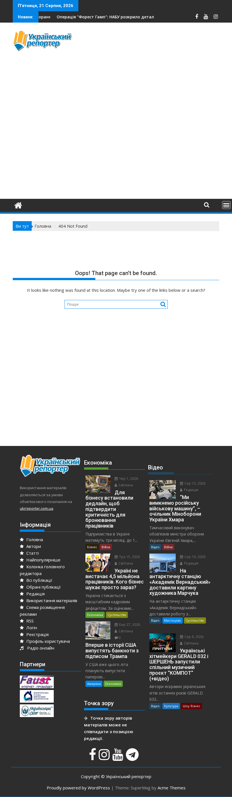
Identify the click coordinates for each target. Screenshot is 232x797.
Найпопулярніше (43, 560)
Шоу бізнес (191, 706)
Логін (31, 627)
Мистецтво (172, 620)
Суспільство (117, 615)
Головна (34, 539)
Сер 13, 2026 (194, 483)
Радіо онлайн (39, 648)
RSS (29, 621)
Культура (171, 706)
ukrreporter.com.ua (36, 508)
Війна (106, 547)
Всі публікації (38, 580)
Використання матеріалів (51, 600)
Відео (155, 547)
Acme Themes (172, 788)
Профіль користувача (47, 641)
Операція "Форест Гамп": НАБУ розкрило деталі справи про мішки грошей (119, 16)
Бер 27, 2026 (129, 624)
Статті (32, 553)
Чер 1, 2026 (128, 478)
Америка (94, 683)
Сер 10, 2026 (194, 556)
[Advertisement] (155, 69)
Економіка (95, 615)
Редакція (35, 593)
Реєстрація (37, 634)
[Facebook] (93, 757)
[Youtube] (118, 757)
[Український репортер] (18, 204)
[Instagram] (105, 757)
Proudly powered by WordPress (78, 788)
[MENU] (226, 205)
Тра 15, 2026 (129, 556)
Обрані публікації (43, 587)
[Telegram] (133, 757)
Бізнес (92, 547)
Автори (33, 546)
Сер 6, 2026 (193, 636)
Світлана (125, 485)
